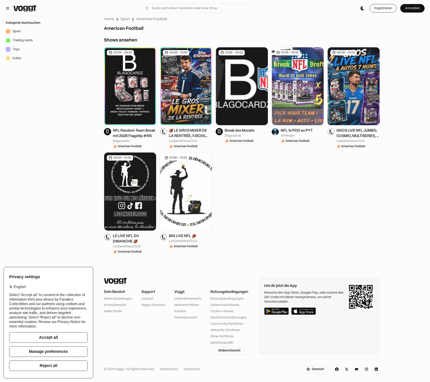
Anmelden (412, 8)
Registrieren (383, 8)
